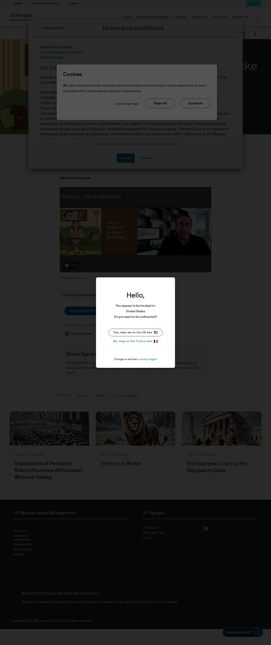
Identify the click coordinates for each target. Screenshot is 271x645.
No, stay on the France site (132, 341)
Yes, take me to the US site (132, 332)
